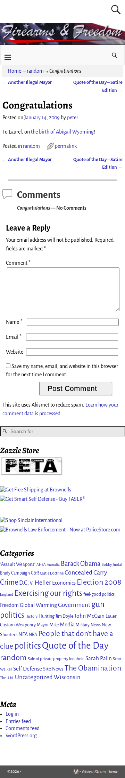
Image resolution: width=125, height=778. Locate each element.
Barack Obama (80, 563)
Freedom (9, 605)
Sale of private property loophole (56, 659)
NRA (33, 634)
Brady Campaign (15, 573)
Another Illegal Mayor (27, 82)
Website (14, 352)
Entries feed (18, 721)
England (6, 594)
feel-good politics (99, 594)
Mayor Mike (48, 625)
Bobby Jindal (111, 564)
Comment (18, 263)
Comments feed (23, 728)
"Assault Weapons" (17, 564)
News (96, 625)
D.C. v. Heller (35, 582)
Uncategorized (34, 677)
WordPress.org (21, 735)
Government (74, 605)
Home (14, 71)
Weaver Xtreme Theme (100, 771)
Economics (64, 583)
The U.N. (7, 678)
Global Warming (38, 605)
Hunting (47, 616)
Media (67, 624)
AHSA (41, 565)
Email (14, 337)
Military (83, 625)
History (31, 616)
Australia (53, 565)
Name (14, 322)
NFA (23, 634)
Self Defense (27, 669)
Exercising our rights (48, 593)
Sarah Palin (98, 658)
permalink (66, 146)
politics (27, 645)
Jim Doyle (64, 616)
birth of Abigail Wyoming (66, 132)
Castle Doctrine (52, 573)
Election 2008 (99, 582)
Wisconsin (67, 677)
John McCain (89, 616)
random (35, 71)
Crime (9, 582)
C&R (35, 573)
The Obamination (93, 668)
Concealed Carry (86, 572)
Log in (12, 714)
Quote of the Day (75, 646)
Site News (53, 669)
